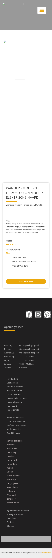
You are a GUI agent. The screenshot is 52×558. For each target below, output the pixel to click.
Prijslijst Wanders (20, 265)
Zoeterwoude (13, 502)
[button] (41, 10)
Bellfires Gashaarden (16, 425)
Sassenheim (12, 487)
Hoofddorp (12, 464)
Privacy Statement (15, 514)
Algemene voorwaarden (18, 510)
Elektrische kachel (15, 386)
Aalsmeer (11, 444)
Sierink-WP (46, 552)
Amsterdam (12, 448)
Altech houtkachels (15, 417)
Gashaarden (12, 382)
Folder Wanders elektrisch (24, 261)
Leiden (10, 471)
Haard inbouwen (14, 402)
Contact (10, 522)
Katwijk (10, 467)
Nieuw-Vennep (13, 475)
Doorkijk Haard (13, 433)
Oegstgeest (12, 483)
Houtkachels (12, 378)
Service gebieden (15, 440)
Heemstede (12, 460)
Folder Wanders (19, 257)
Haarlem (11, 456)
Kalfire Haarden (14, 429)
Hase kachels (13, 409)
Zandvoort (11, 498)
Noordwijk (11, 479)
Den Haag (11, 452)
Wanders (10, 244)
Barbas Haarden (14, 390)
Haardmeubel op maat (17, 398)
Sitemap (10, 526)
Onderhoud (12, 518)
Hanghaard (12, 406)
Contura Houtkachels (16, 421)
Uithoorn (11, 491)
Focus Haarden (14, 394)
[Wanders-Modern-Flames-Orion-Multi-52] (26, 54)
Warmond (11, 495)
